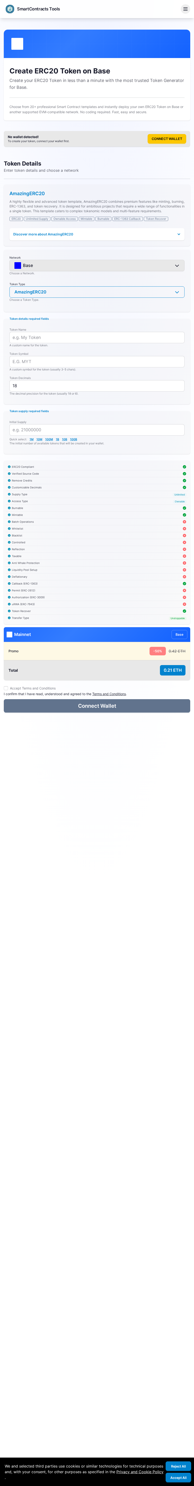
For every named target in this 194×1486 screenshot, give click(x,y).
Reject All (178, 1466)
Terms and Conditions (109, 694)
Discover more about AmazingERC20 (43, 234)
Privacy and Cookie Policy (139, 1471)
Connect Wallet (167, 139)
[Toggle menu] (185, 9)
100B (73, 439)
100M (49, 439)
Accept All (178, 1478)
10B (64, 439)
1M (32, 439)
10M (39, 439)
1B (57, 439)
